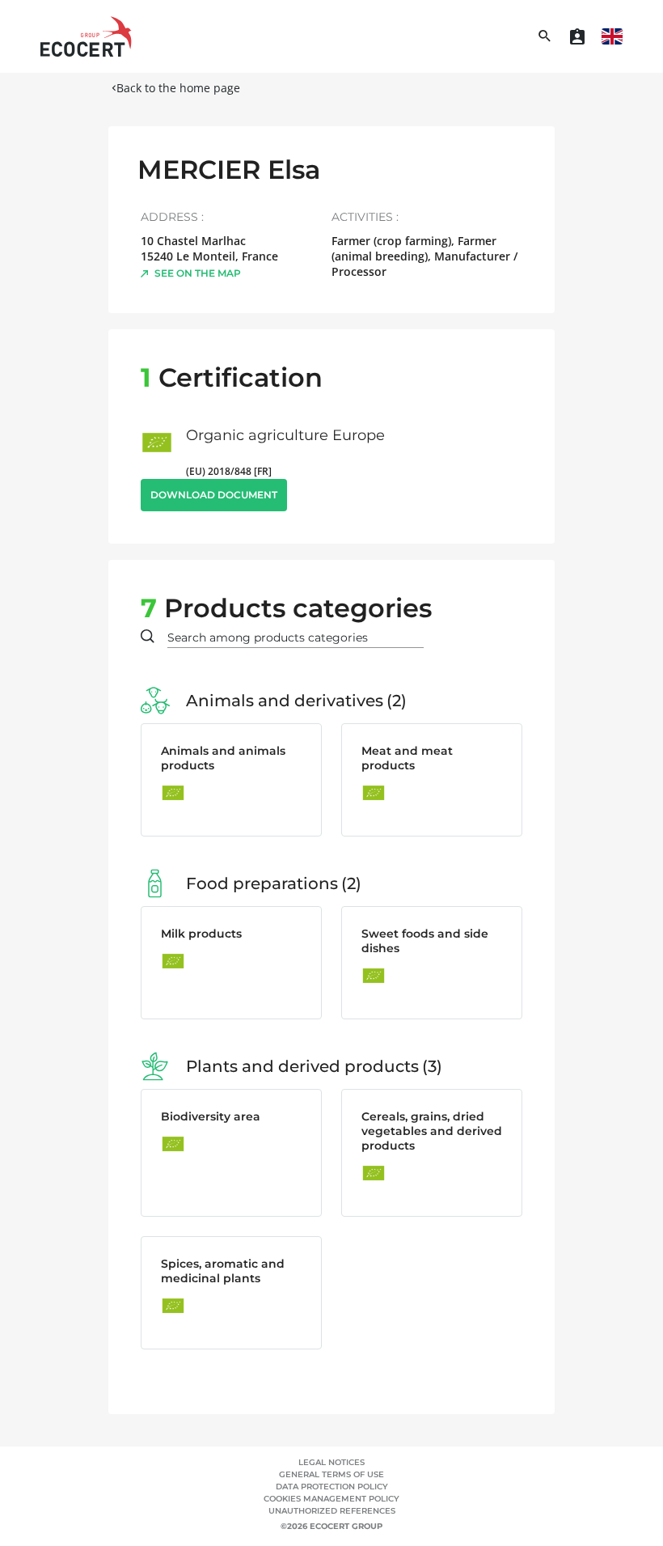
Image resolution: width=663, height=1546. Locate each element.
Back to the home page (178, 87)
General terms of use (331, 1474)
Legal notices (331, 1462)
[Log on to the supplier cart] (577, 36)
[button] (612, 36)
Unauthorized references (331, 1511)
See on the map (197, 273)
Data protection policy (332, 1486)
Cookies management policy (331, 1498)
